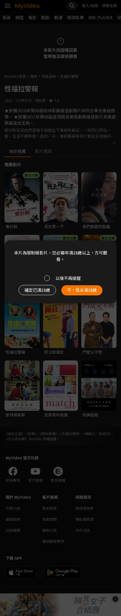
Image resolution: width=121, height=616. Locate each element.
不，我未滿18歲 (82, 290)
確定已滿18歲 (37, 290)
